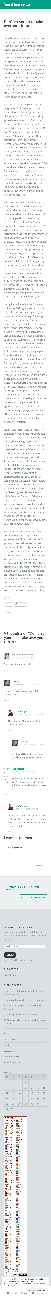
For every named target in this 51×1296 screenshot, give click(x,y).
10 (38, 1087)
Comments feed (12, 1056)
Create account (11, 1039)
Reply (6, 670)
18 (44, 1093)
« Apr (7, 1108)
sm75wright (21, 711)
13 (13, 1093)
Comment (38, 866)
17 (38, 1093)
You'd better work (19, 4)
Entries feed (10, 1051)
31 (38, 1103)
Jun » (13, 1108)
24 (38, 1098)
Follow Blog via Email (18, 927)
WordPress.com (12, 1062)
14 (19, 1093)
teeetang (16, 681)
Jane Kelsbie (18, 769)
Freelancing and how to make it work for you (24, 888)
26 (7, 1103)
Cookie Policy (13, 1286)
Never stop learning (31, 897)
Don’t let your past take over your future (23, 24)
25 (44, 1098)
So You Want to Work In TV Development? (24, 1000)
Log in (7, 1045)
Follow (10, 955)
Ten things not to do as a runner (20, 1014)
